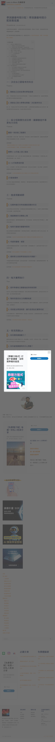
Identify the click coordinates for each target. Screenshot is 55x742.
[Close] (49, 352)
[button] (16, 380)
